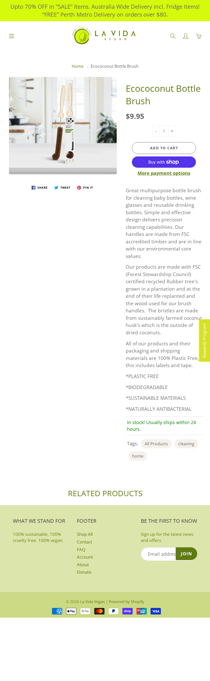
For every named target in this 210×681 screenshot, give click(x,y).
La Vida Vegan (92, 601)
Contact (84, 542)
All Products (156, 444)
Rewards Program (204, 340)
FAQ (81, 549)
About (83, 565)
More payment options (164, 173)
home (137, 456)
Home (77, 66)
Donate (84, 572)
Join (186, 554)
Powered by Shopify (126, 601)
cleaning (186, 444)
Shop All (85, 534)
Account (85, 557)
